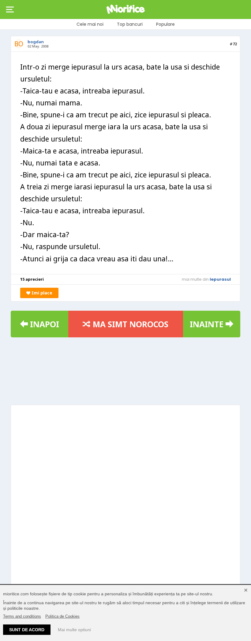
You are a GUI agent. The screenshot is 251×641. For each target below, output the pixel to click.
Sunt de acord (26, 629)
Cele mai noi (90, 24)
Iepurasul (220, 279)
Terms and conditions (22, 616)
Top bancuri (130, 24)
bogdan (36, 41)
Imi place (41, 293)
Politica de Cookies (62, 616)
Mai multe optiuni (74, 629)
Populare (165, 24)
